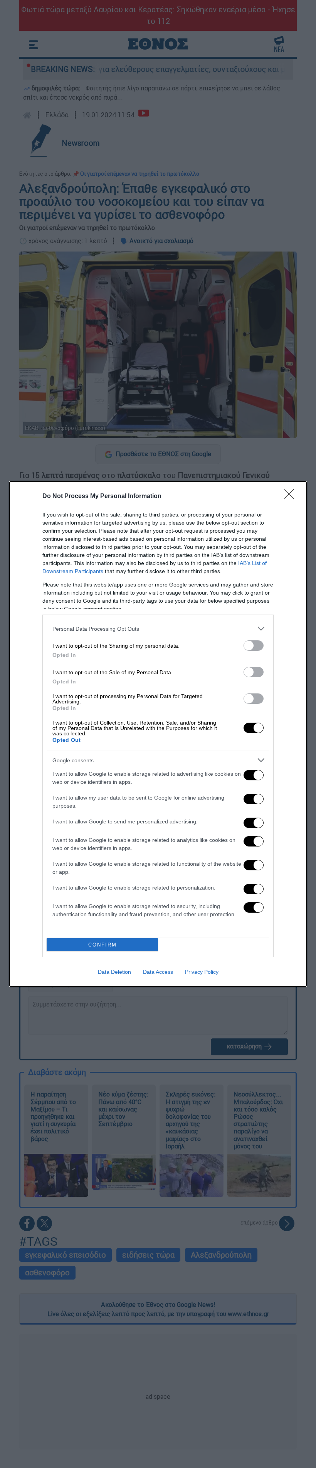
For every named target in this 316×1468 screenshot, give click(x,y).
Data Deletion (114, 972)
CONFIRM (102, 945)
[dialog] (158, 734)
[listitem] (158, 629)
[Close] (291, 496)
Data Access (158, 972)
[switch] (254, 645)
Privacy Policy (202, 972)
